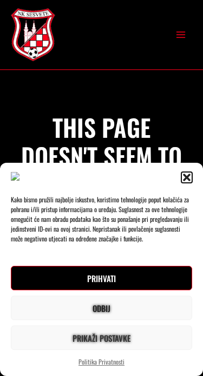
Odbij (101, 308)
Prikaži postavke (101, 338)
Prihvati (101, 278)
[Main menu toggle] (180, 34)
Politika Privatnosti (101, 361)
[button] (186, 177)
